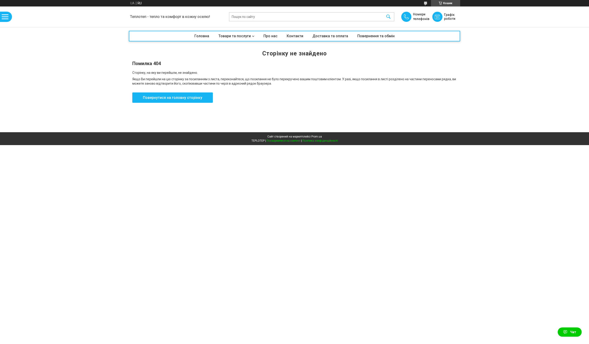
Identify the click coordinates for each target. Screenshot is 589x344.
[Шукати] (388, 17)
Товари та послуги (234, 36)
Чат (573, 332)
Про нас (270, 36)
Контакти (295, 36)
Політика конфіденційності (320, 140)
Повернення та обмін (376, 36)
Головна (201, 36)
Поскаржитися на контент (283, 140)
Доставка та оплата (330, 36)
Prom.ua (316, 136)
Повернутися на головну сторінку (172, 97)
